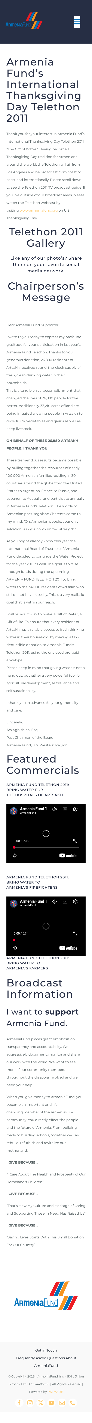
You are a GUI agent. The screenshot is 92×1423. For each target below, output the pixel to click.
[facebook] (19, 1403)
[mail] (62, 1403)
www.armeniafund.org (39, 210)
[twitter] (40, 1403)
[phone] (72, 1403)
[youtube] (51, 1403)
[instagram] (30, 1403)
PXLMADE (55, 1392)
